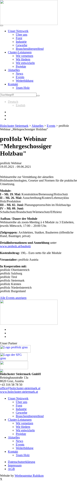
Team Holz (23, 87)
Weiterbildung (24, 80)
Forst (19, 38)
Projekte (21, 66)
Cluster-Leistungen (20, 52)
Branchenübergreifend (30, 48)
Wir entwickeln (25, 63)
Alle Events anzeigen (13, 297)
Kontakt (13, 84)
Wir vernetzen (24, 55)
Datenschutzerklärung (21, 461)
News (19, 73)
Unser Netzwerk (18, 31)
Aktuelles (14, 70)
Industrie (21, 41)
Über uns (21, 34)
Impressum (15, 465)
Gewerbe (21, 45)
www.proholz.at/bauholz (15, 246)
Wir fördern (23, 59)
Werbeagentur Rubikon (29, 475)
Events (20, 77)
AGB (11, 469)
